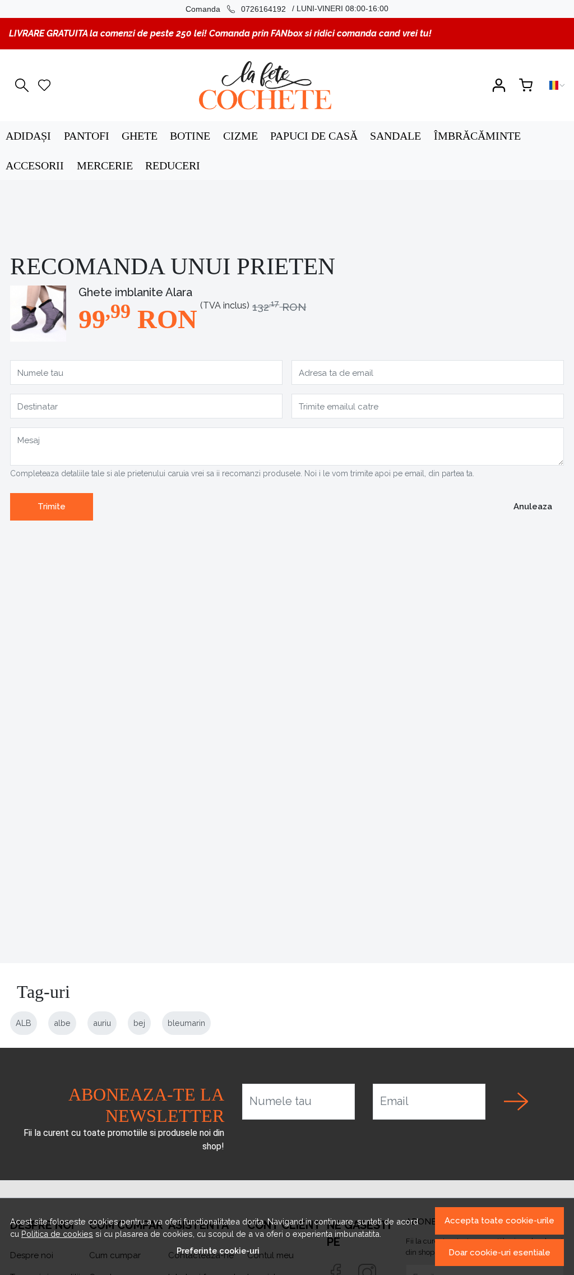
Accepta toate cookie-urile (499, 1221)
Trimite (52, 506)
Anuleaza (532, 506)
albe (62, 1023)
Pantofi (86, 136)
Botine (190, 136)
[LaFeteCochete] (264, 85)
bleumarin (186, 1023)
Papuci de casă (314, 136)
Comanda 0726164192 (236, 8)
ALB (23, 1023)
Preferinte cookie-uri (218, 1250)
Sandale (395, 136)
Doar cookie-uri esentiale (499, 1253)
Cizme (240, 136)
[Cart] (526, 85)
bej (139, 1023)
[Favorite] (44, 85)
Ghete (140, 136)
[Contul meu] (499, 85)
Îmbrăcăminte (477, 136)
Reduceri (172, 165)
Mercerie (105, 165)
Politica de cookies (57, 1234)
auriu (102, 1023)
